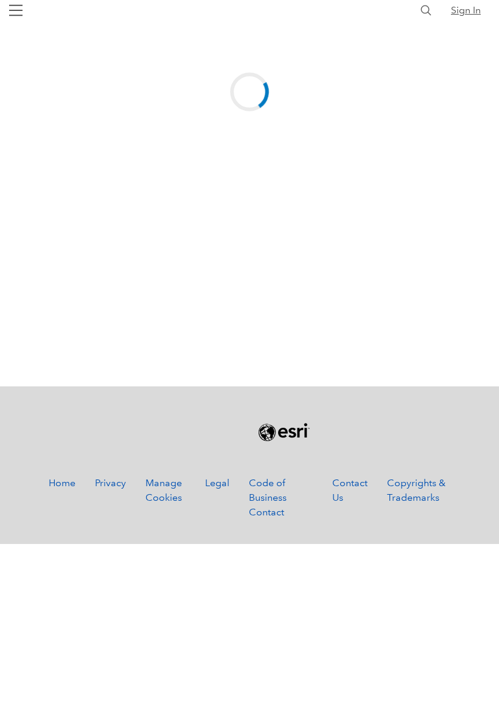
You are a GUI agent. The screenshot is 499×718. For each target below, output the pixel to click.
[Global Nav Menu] (16, 10)
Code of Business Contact (268, 497)
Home (62, 483)
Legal (217, 483)
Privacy (110, 483)
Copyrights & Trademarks (416, 490)
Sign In (466, 10)
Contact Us (350, 490)
